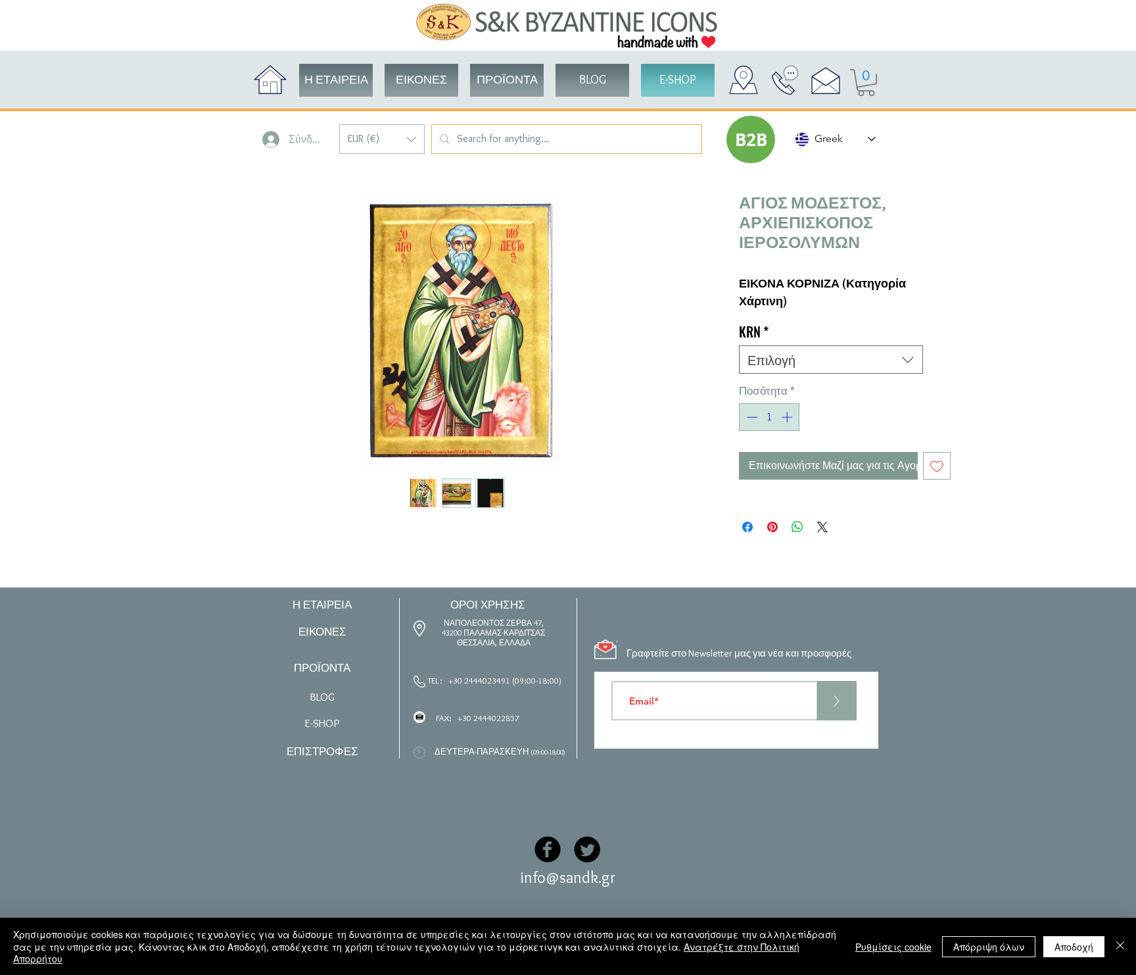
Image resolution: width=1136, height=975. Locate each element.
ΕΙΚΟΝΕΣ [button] (322, 631)
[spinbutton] (769, 417)
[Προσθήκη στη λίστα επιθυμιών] (937, 466)
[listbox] (382, 139)
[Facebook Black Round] (547, 849)
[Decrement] (751, 417)
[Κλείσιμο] (1120, 946)
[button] (382, 139)
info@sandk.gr (568, 877)
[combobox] (831, 359)
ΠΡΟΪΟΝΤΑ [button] (322, 667)
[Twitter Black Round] (587, 849)
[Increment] (788, 417)
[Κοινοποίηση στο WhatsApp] (797, 527)
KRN (754, 332)
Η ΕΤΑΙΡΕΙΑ (322, 604)
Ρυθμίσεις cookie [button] (893, 946)
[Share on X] (822, 527)
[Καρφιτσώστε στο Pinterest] (772, 527)
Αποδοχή (1073, 946)
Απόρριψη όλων (988, 946)
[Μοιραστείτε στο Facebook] (747, 527)
